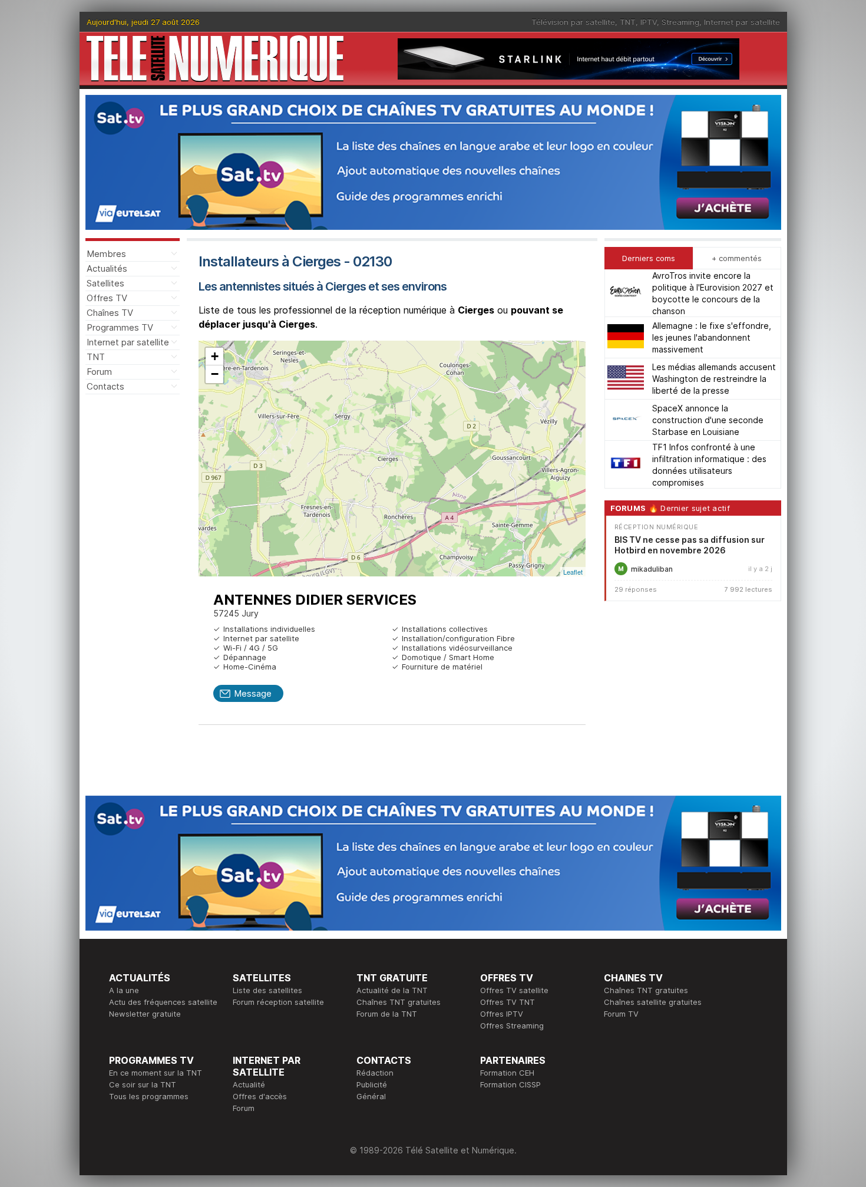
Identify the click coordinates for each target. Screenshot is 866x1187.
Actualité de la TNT (392, 990)
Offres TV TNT (507, 1002)
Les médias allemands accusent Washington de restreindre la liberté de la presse (714, 378)
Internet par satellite (742, 22)
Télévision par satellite (573, 22)
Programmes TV (120, 327)
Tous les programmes (149, 1096)
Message (253, 693)
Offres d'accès (260, 1096)
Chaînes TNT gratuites (398, 1002)
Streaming (680, 22)
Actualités (107, 268)
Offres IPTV (501, 1013)
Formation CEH (507, 1072)
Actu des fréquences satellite (163, 1002)
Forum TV (621, 1013)
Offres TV (107, 298)
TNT (628, 22)
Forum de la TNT (386, 1013)
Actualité (249, 1084)
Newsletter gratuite (145, 1013)
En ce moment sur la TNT (155, 1072)
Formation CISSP (510, 1084)
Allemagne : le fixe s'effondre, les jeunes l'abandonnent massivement (711, 337)
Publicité (371, 1084)
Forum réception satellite (278, 1002)
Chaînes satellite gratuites (653, 1002)
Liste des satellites (267, 990)
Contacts (105, 386)
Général (371, 1096)
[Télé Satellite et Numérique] (215, 58)
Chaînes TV (110, 312)
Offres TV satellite (514, 990)
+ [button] (215, 356)
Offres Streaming (512, 1025)
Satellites (105, 283)
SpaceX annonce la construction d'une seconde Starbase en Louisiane (707, 420)
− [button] (215, 374)
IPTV (648, 22)
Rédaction (375, 1072)
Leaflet (573, 571)
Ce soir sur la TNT (142, 1084)
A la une (124, 990)
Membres (106, 253)
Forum (99, 371)
